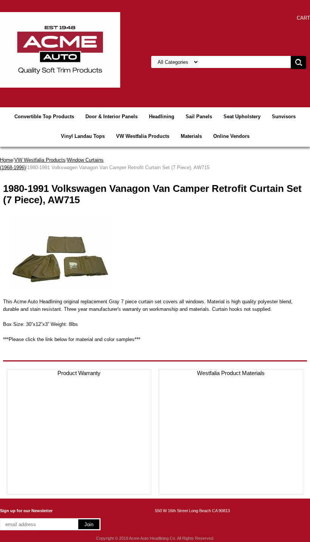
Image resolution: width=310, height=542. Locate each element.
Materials (191, 136)
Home (6, 160)
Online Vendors (231, 136)
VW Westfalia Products (142, 136)
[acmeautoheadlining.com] (60, 49)
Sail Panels (199, 116)
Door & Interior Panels (111, 116)
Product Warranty (79, 373)
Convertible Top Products (44, 116)
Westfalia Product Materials (231, 373)
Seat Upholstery (241, 116)
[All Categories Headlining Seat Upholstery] (223, 62)
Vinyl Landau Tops (83, 136)
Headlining (161, 116)
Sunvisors (284, 116)
